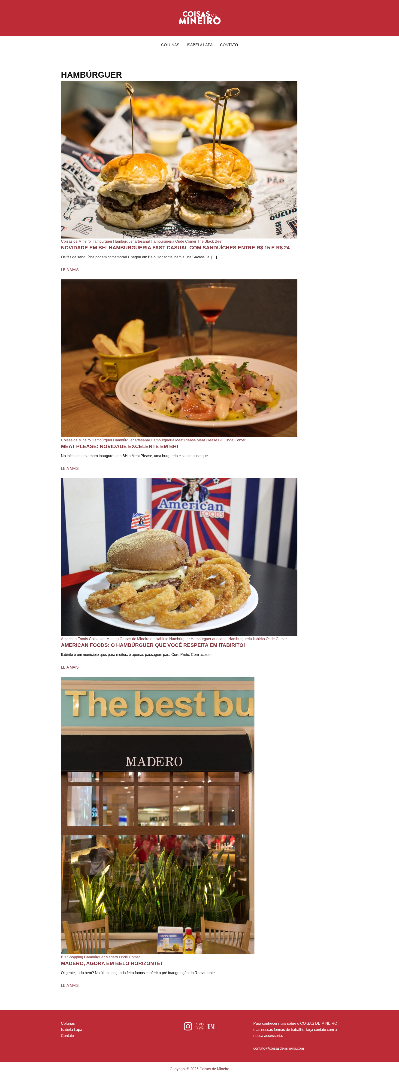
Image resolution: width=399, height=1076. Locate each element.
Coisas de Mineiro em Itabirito (144, 639)
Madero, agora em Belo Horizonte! (111, 963)
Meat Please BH (210, 440)
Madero (112, 957)
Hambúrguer (102, 241)
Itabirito (259, 639)
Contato (229, 45)
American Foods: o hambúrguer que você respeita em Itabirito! (153, 645)
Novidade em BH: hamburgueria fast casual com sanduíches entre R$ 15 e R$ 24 (175, 248)
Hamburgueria (162, 241)
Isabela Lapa (200, 45)
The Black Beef (209, 241)
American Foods (74, 639)
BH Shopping (72, 957)
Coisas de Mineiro (76, 241)
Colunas (170, 45)
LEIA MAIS (70, 270)
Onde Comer (185, 241)
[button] (199, 18)
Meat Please (185, 440)
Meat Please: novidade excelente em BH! (119, 446)
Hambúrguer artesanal (131, 241)
